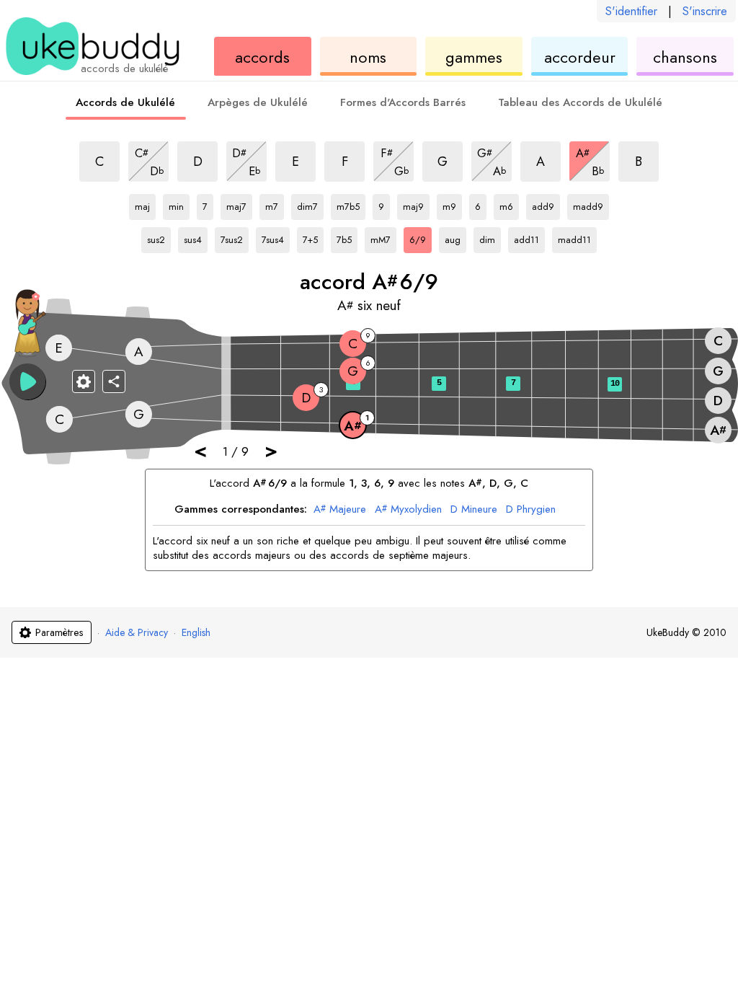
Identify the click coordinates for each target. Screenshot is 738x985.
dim (490, 237)
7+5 (313, 237)
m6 (509, 204)
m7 (274, 204)
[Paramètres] (83, 381)
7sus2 (235, 237)
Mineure (473, 510)
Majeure (340, 510)
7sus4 (276, 237)
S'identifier (631, 11)
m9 (452, 204)
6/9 (420, 237)
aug (455, 237)
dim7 (310, 204)
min (179, 204)
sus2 (159, 237)
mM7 (383, 237)
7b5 (347, 237)
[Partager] (113, 381)
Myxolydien (408, 510)
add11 (528, 237)
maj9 (416, 204)
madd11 (574, 237)
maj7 (239, 204)
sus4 (196, 237)
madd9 (588, 204)
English (196, 632)
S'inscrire (705, 11)
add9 (546, 204)
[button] (27, 381)
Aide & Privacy (136, 632)
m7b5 (351, 204)
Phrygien (531, 510)
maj (145, 204)
